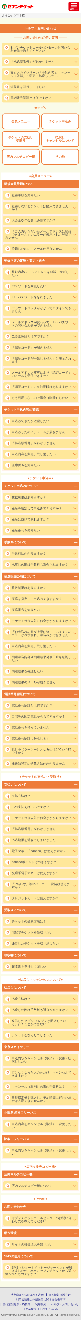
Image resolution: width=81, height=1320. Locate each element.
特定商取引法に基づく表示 (27, 1294)
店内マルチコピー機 (21, 156)
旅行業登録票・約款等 (16, 1304)
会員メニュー (20, 121)
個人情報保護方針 (60, 1294)
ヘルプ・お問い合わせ (65, 1304)
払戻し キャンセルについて (60, 139)
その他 (60, 156)
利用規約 (40, 1304)
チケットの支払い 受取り (20, 139)
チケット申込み (60, 121)
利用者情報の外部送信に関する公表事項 (40, 1299)
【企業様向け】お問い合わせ (41, 1309)
